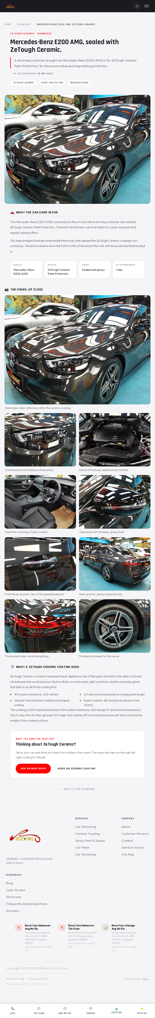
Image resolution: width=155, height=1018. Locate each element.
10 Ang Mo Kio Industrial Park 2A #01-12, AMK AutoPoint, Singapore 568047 (37, 937)
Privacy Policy (38, 978)
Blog (9, 883)
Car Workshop (86, 854)
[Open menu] (146, 6)
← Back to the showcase (77, 789)
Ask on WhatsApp (33, 768)
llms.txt (24, 984)
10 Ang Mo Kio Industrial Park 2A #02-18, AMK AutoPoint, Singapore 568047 (124, 937)
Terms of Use (15, 978)
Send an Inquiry (133, 847)
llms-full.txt (40, 984)
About (126, 827)
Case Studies (15, 890)
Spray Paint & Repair (90, 840)
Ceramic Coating (87, 834)
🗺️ (116, 1011)
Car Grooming (85, 827)
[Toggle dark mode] (137, 6)
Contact (127, 840)
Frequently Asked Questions (26, 904)
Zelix (145, 978)
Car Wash (82, 847)
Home (8, 24)
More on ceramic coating (76, 768)
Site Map (128, 854)
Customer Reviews (135, 834)
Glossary (12, 910)
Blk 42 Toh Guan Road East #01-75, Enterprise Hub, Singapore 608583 (82, 936)
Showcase (24, 24)
